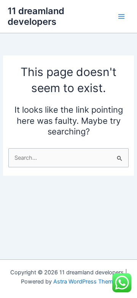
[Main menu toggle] (121, 16)
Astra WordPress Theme (84, 281)
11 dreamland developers (36, 16)
